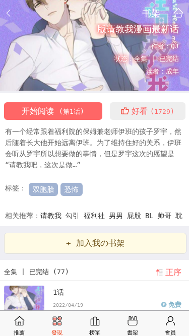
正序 (173, 272)
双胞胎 (43, 189)
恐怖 (72, 189)
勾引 (75, 216)
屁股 (136, 216)
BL (151, 216)
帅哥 (166, 216)
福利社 (96, 216)
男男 (118, 216)
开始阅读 (53, 111)
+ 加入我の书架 (95, 243)
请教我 (53, 216)
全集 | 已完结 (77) (36, 272)
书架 (151, 13)
